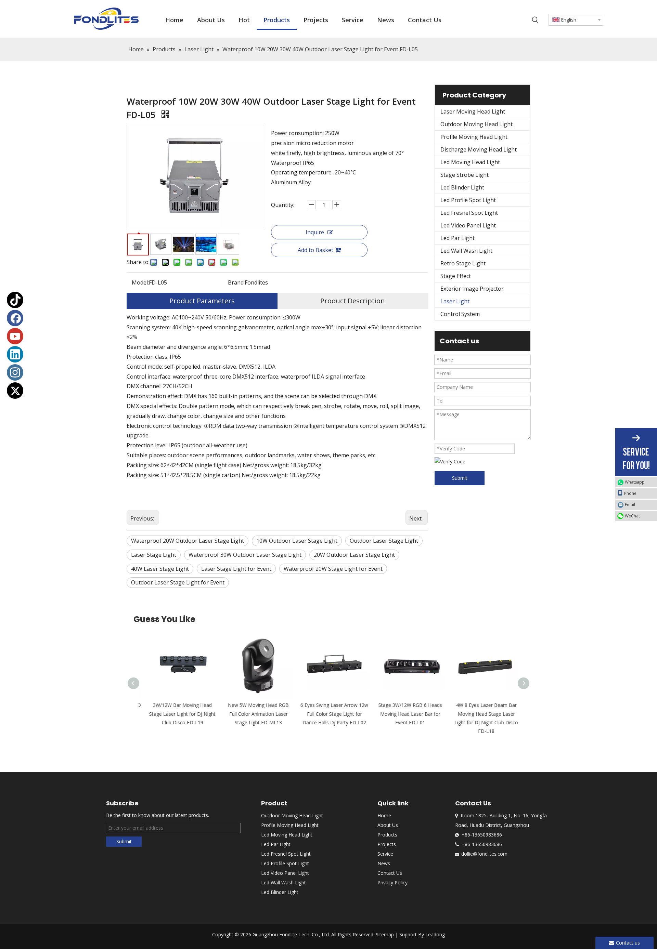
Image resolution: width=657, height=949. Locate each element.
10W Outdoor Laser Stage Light (296, 540)
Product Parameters (202, 300)
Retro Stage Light (463, 263)
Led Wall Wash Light (466, 250)
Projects (386, 844)
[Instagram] (15, 372)
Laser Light (454, 301)
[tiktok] (15, 300)
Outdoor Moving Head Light (476, 124)
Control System (460, 314)
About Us (387, 825)
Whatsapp (635, 482)
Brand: (236, 282)
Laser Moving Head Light (472, 111)
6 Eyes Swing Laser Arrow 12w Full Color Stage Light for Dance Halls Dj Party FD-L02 (328, 713)
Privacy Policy (392, 882)
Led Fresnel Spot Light (469, 212)
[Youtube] (15, 336)
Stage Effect (455, 276)
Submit (459, 478)
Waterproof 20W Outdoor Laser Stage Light (187, 540)
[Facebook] (15, 318)
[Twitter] (15, 390)
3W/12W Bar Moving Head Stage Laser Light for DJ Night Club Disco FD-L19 (176, 713)
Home (384, 815)
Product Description (352, 300)
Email (630, 505)
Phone (630, 493)
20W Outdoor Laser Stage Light (354, 554)
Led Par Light (457, 238)
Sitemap (385, 934)
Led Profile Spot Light (468, 200)
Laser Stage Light (153, 554)
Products (387, 834)
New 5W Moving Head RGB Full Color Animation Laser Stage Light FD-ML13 (252, 713)
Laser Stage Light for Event (236, 568)
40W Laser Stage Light (160, 568)
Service (385, 854)
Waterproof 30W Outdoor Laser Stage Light (245, 554)
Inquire (315, 232)
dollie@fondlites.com (484, 854)
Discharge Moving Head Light (478, 149)
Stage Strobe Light (464, 175)
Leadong (435, 934)
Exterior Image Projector (472, 288)
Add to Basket (315, 250)
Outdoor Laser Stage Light (384, 540)
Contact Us (389, 873)
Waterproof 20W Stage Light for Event (333, 568)
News (383, 863)
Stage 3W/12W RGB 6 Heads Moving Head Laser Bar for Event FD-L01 (404, 713)
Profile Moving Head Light (473, 137)
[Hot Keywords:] (535, 19)
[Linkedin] (15, 354)
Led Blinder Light (462, 187)
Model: (140, 282)
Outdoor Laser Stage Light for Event (177, 582)
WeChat (632, 516)
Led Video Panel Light (468, 225)
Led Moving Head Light (470, 162)
